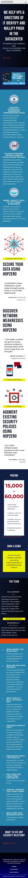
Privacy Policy (14, 869)
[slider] (12, 83)
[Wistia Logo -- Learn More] (21, 83)
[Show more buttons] (23, 83)
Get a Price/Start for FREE (12, 537)
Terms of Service (14, 872)
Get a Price (7, 58)
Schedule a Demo (9, 843)
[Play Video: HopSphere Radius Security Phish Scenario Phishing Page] (14, 77)
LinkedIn (14, 866)
